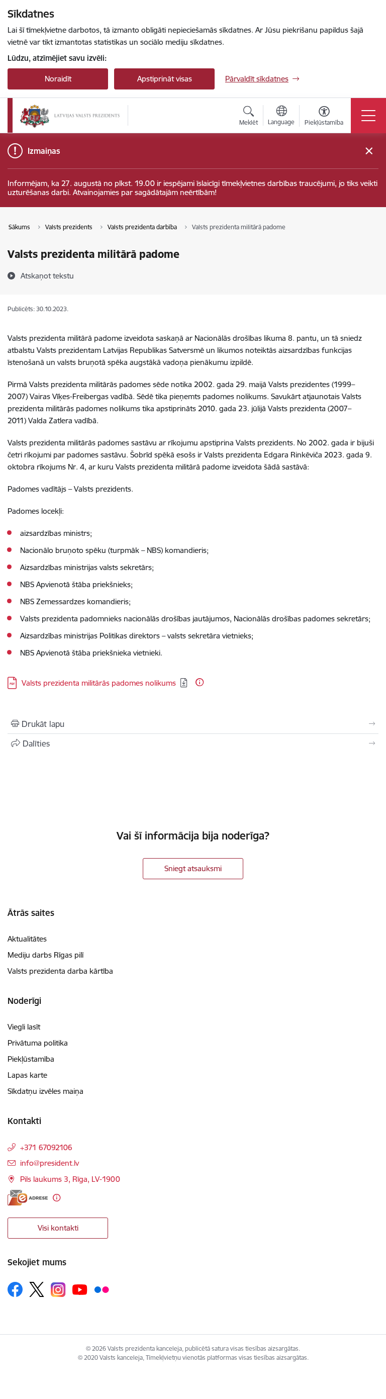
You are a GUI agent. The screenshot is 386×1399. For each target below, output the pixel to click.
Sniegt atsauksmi (193, 868)
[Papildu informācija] (200, 682)
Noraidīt (58, 78)
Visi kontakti (58, 1228)
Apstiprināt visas (164, 78)
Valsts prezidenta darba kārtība (60, 971)
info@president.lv (49, 1163)
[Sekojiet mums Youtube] (79, 1289)
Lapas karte (27, 1075)
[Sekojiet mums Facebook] (15, 1289)
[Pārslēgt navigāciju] (368, 115)
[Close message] (369, 151)
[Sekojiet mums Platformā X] (36, 1289)
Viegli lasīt (24, 1027)
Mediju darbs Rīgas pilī (45, 955)
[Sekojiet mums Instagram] (58, 1289)
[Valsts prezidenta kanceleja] (70, 116)
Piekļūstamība (31, 1059)
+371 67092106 (46, 1147)
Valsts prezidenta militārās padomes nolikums (99, 683)
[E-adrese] (28, 1197)
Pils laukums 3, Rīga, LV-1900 (70, 1179)
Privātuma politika (38, 1043)
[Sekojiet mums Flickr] (101, 1289)
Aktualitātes (27, 939)
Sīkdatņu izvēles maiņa (45, 1091)
